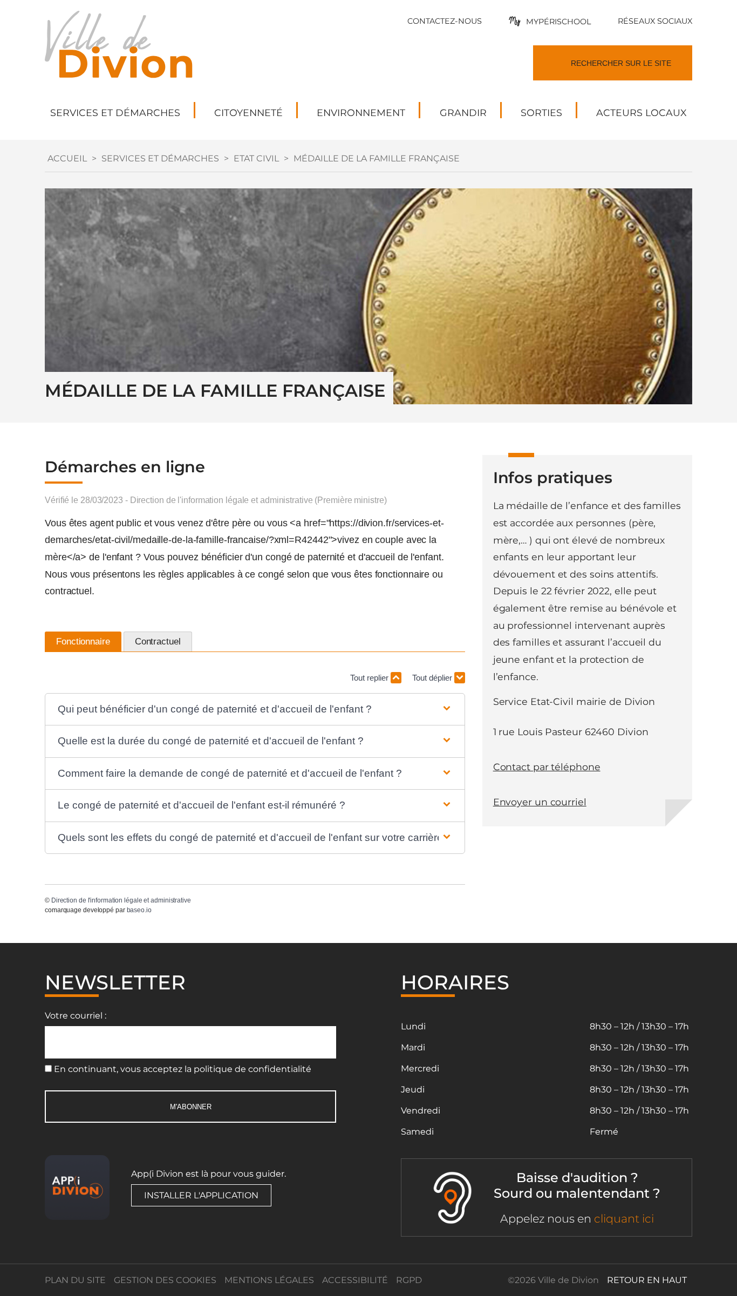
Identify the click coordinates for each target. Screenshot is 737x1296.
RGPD (409, 1280)
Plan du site (75, 1280)
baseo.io (139, 910)
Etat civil (256, 158)
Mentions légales (269, 1280)
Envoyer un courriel (539, 802)
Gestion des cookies (165, 1280)
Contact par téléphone (546, 766)
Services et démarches (160, 158)
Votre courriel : (75, 1015)
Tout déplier (433, 677)
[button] (255, 709)
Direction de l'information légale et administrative (121, 900)
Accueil (67, 158)
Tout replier (370, 677)
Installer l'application (201, 1195)
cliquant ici (624, 1218)
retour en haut (647, 1280)
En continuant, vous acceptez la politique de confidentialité (182, 1069)
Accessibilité (355, 1280)
